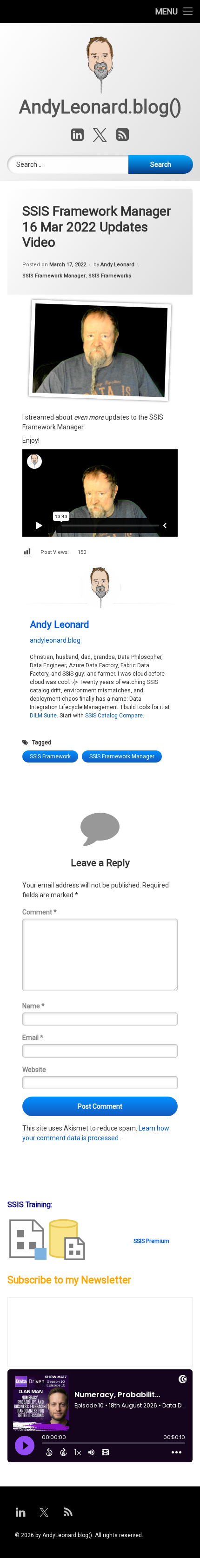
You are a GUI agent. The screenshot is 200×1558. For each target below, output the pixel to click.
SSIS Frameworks (109, 276)
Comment (39, 912)
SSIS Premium (151, 1241)
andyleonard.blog (55, 640)
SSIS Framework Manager (54, 276)
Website (34, 1069)
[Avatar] (100, 587)
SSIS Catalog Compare (114, 715)
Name (33, 1006)
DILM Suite (43, 715)
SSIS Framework (50, 756)
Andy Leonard (117, 265)
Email (32, 1037)
